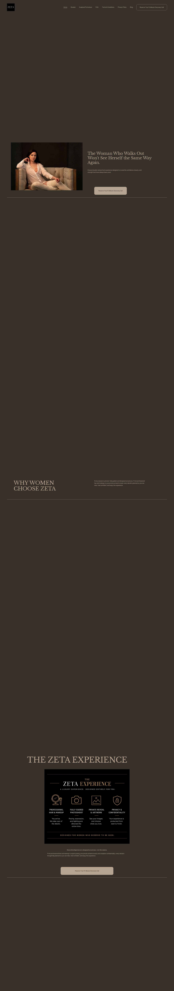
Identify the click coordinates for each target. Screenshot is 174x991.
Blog (131, 7)
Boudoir (73, 7)
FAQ (96, 7)
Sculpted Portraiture (85, 7)
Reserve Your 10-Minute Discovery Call (152, 7)
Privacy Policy (122, 7)
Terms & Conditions (108, 7)
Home (65, 7)
